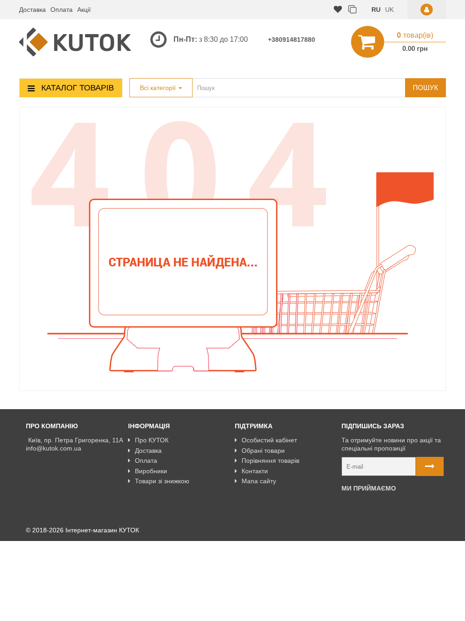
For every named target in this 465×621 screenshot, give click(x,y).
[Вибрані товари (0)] (338, 9)
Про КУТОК (151, 440)
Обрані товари (263, 450)
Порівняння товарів (270, 460)
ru (376, 9)
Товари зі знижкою (162, 481)
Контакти (255, 471)
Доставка (32, 9)
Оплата (61, 9)
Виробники (151, 471)
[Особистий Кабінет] (426, 9)
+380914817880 (291, 39)
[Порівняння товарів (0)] (352, 9)
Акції (84, 9)
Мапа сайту (259, 481)
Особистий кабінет (269, 440)
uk (389, 9)
